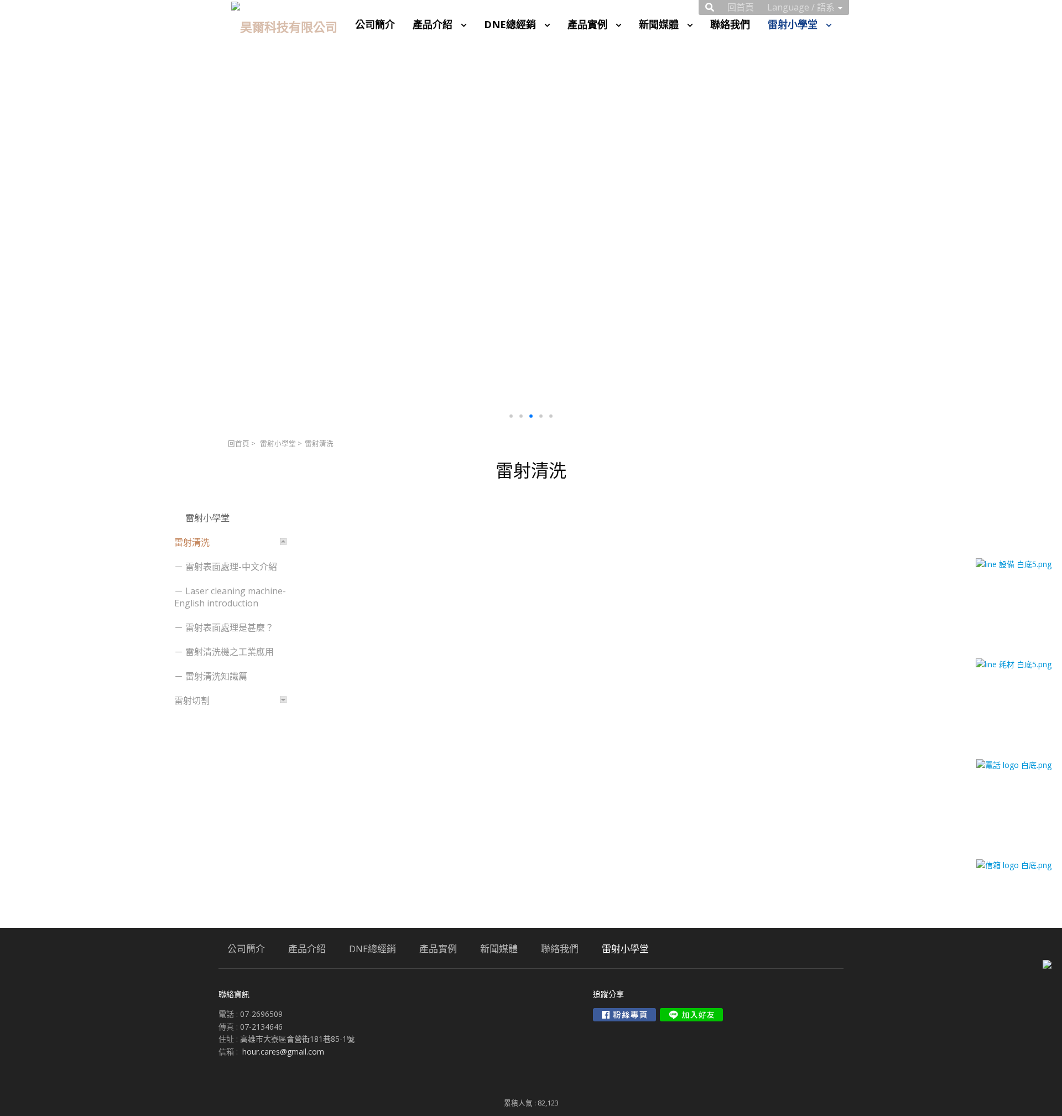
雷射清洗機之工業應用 (229, 652)
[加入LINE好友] (691, 1014)
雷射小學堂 (278, 443)
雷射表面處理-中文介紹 (231, 566)
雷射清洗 (192, 542)
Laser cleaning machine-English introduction (230, 597)
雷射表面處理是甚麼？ (229, 627)
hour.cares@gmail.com (283, 1051)
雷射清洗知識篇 (216, 676)
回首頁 (238, 443)
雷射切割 (192, 700)
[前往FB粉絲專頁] (624, 1014)
